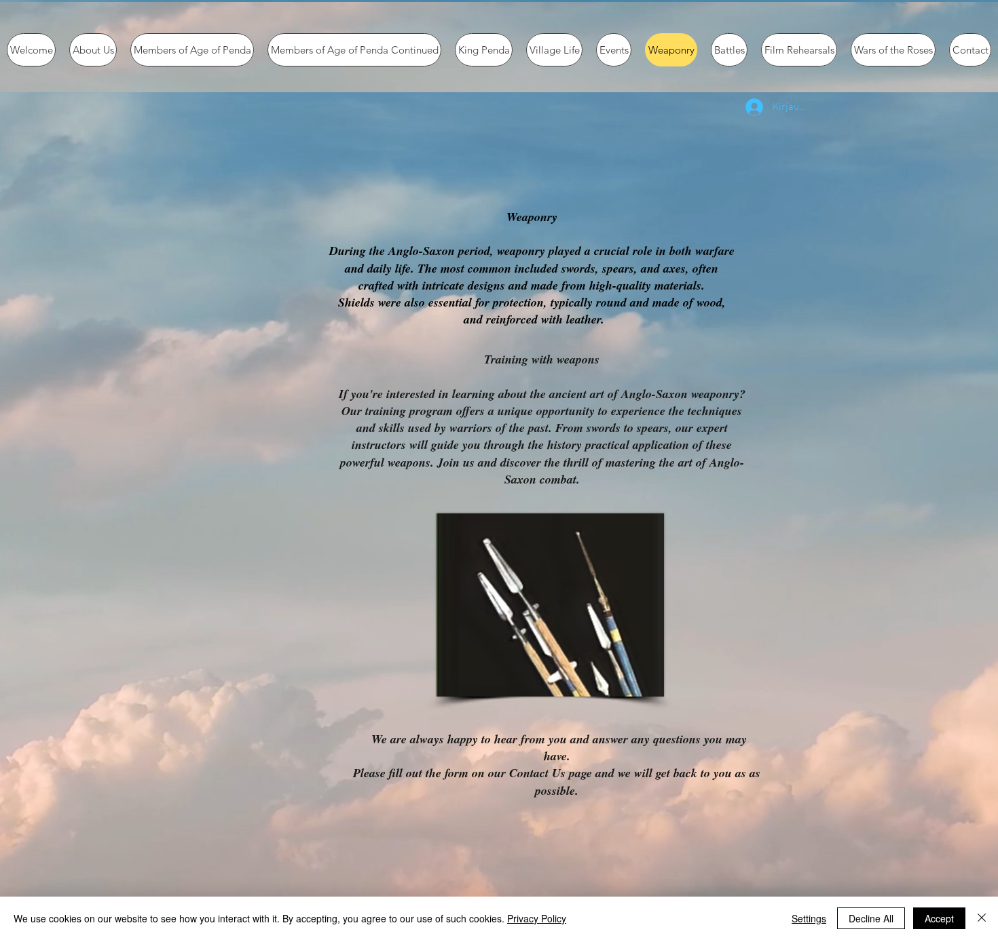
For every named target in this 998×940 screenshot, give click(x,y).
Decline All (871, 918)
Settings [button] (809, 918)
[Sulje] (982, 918)
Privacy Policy (536, 918)
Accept (939, 918)
